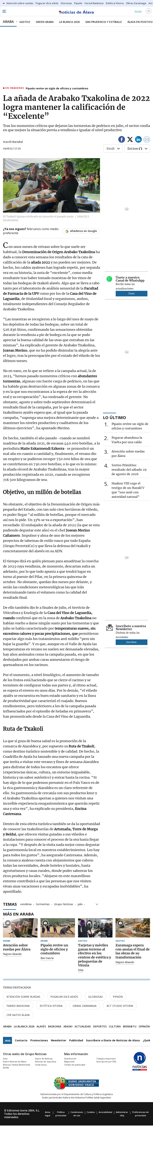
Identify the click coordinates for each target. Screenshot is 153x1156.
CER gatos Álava (18, 1015)
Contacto (21, 1040)
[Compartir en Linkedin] (138, 140)
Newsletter (58, 1040)
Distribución (70, 1058)
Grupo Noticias (63, 904)
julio (80, 904)
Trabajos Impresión (106, 1058)
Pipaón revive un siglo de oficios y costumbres (57, 88)
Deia (5, 1058)
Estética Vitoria (51, 1006)
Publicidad (76, 1040)
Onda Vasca (41, 1064)
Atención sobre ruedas (23, 996)
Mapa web (69, 1061)
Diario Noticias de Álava (14, 1061)
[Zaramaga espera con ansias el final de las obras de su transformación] (132, 927)
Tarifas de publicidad (74, 1064)
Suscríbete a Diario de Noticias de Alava (113, 1040)
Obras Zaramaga (84, 1006)
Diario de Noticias (44, 1058)
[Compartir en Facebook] (121, 140)
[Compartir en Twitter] (130, 140)
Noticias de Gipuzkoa (45, 1061)
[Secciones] (4, 11)
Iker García (47, 958)
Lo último (114, 417)
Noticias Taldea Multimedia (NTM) (16, 1066)
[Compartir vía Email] (146, 140)
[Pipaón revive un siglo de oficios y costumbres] (57, 927)
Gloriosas (95, 996)
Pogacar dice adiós (64, 996)
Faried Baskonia (18, 1006)
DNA (80, 970)
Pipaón (118, 996)
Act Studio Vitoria (120, 1006)
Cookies (91, 1112)
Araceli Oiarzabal (13, 141)
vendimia (26, 904)
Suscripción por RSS (106, 1061)
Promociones (39, 1040)
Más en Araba (18, 914)
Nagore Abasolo (12, 954)
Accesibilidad (105, 1112)
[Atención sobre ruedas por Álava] (20, 927)
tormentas (43, 904)
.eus (7, 1040)
